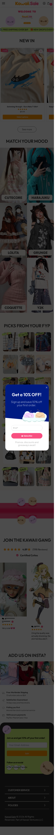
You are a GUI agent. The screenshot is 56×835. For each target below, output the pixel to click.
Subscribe (28, 436)
